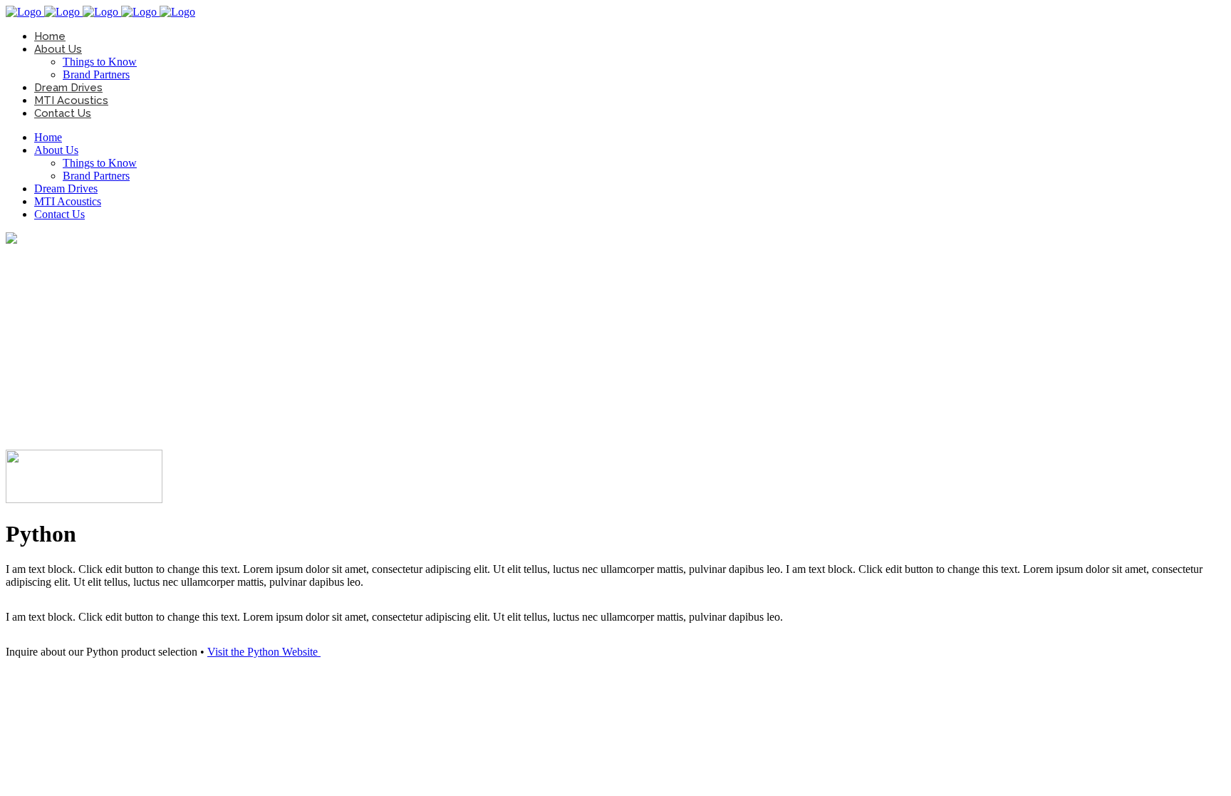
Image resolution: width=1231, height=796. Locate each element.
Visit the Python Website (264, 652)
